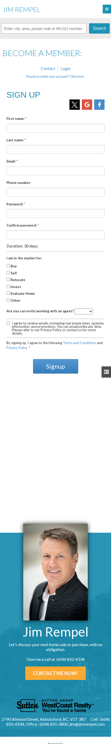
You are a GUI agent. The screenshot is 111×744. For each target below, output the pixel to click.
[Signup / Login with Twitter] (74, 104)
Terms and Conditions (79, 343)
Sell (14, 273)
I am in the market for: (24, 258)
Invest (16, 287)
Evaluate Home (23, 293)
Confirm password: (21, 225)
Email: (11, 161)
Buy (14, 266)
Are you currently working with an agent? (40, 311)
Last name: (15, 140)
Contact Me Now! (55, 673)
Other (16, 300)
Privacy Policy (16, 348)
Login (65, 68)
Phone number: (18, 183)
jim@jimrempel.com (87, 724)
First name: (15, 119)
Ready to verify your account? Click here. (55, 76)
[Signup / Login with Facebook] (99, 104)
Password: (14, 204)
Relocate (18, 280)
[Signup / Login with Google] (87, 104)
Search (99, 28)
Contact (48, 68)
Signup (55, 366)
